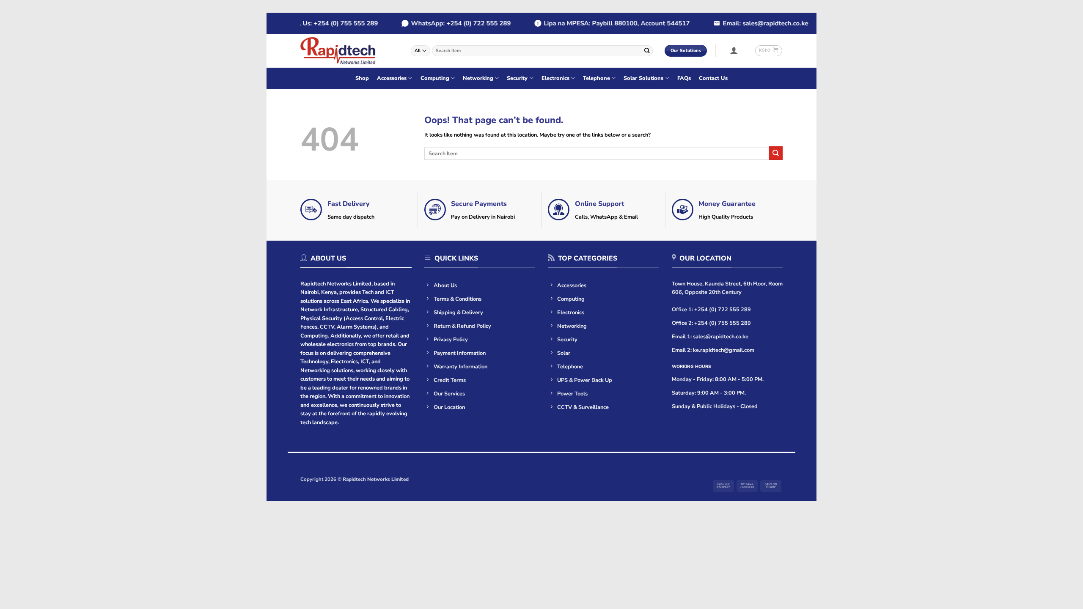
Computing (435, 78)
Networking (478, 78)
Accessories (392, 78)
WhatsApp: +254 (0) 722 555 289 (449, 23)
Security (517, 78)
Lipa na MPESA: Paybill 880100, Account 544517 (605, 23)
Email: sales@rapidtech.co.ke (753, 23)
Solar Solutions (643, 78)
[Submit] (647, 50)
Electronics (555, 78)
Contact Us (713, 78)
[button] (734, 50)
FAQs (684, 78)
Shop (362, 78)
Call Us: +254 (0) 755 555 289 (321, 23)
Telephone (596, 78)
